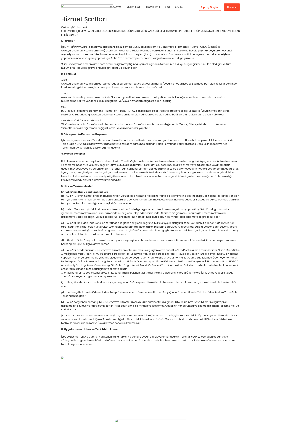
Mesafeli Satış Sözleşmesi (214, 401)
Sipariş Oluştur (210, 7)
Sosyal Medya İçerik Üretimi (172, 373)
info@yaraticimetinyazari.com (79, 377)
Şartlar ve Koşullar (210, 373)
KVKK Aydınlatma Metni (213, 384)
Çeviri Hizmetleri (165, 395)
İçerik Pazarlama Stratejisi (171, 367)
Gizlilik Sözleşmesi (210, 390)
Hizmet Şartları (208, 378)
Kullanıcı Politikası (210, 367)
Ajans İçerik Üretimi (167, 384)
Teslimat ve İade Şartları (214, 395)
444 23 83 (67, 371)
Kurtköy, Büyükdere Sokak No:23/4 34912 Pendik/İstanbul (95, 365)
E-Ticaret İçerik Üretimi (169, 378)
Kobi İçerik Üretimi (166, 390)
